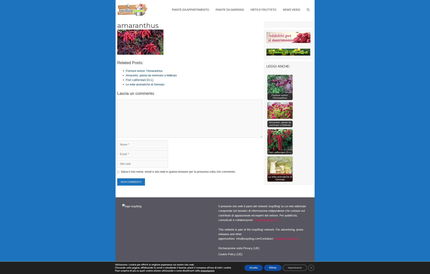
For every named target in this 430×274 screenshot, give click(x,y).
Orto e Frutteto (263, 9)
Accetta (253, 267)
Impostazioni (295, 267)
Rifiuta (272, 267)
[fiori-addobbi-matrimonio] (288, 42)
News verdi (291, 9)
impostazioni (207, 270)
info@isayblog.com (266, 220)
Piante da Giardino (230, 9)
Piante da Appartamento (190, 9)
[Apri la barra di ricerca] (308, 10)
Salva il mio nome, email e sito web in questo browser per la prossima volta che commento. (178, 171)
